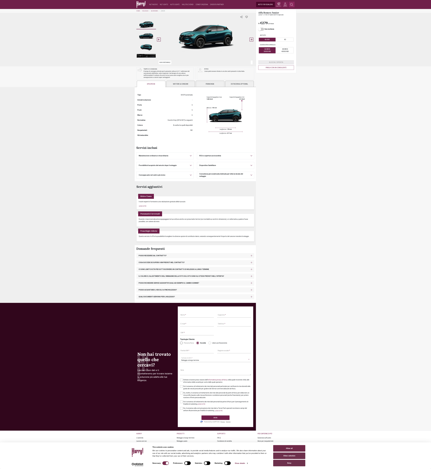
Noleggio (145, 11)
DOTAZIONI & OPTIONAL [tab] (239, 84)
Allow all (289, 448)
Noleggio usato (182, 441)
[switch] (187, 463)
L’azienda (139, 438)
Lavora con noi (141, 441)
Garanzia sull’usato (264, 438)
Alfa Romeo (154, 11)
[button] (146, 24)
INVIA (215, 418)
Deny (289, 463)
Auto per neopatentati (265, 441)
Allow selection (289, 456)
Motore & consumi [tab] (180, 84)
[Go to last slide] (159, 39)
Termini (228, 422)
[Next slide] (251, 39)
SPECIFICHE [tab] (151, 84)
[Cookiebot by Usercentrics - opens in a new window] (137, 464)
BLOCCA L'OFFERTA (276, 62)
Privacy (222, 422)
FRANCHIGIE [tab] (210, 84)
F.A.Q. (219, 438)
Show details (240, 463)
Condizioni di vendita (224, 441)
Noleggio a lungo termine (185, 438)
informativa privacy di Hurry (217, 380)
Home (138, 11)
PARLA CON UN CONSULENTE (276, 67)
